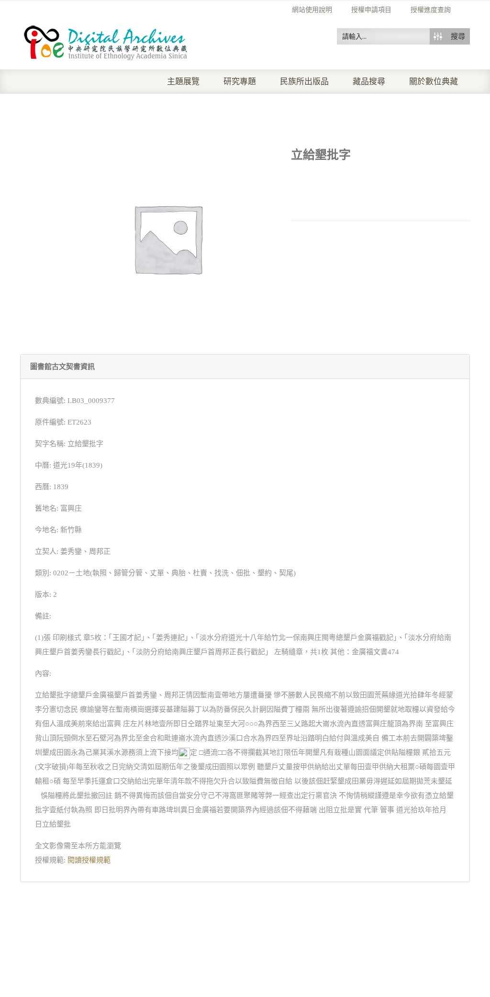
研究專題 (239, 81)
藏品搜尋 (369, 81)
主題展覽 (183, 81)
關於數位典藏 (433, 81)
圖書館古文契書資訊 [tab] (62, 366)
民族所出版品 (304, 81)
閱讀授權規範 (89, 860)
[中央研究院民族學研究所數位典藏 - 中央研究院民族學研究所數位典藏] (106, 41)
